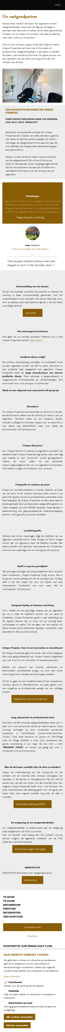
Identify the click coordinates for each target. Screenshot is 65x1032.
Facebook (32, 936)
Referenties (12, 912)
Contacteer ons (32, 927)
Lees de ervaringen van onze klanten (30, 249)
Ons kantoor (13, 916)
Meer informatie (12, 976)
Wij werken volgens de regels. (30, 849)
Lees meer (30, 313)
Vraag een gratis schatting (30, 217)
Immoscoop (30, 880)
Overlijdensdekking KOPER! (30, 804)
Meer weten (36, 340)
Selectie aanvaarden (17, 1025)
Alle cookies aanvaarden (19, 1017)
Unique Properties (32, 5)
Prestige (9, 909)
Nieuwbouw (12, 905)
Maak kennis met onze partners (30, 699)
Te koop (9, 897)
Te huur (9, 901)
